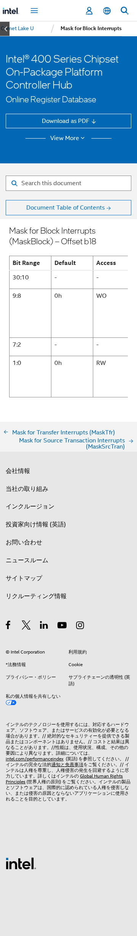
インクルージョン (30, 506)
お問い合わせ (24, 542)
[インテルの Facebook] (8, 626)
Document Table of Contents (65, 207)
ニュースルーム (27, 560)
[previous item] (5, 29)
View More (64, 138)
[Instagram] (80, 626)
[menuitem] (17, 29)
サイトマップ (24, 578)
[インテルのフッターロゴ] (21, 863)
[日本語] (106, 10)
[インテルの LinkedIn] (44, 626)
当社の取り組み (27, 489)
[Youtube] (62, 626)
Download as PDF (65, 121)
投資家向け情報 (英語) (36, 524)
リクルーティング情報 (36, 596)
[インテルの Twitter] (26, 626)
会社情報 (18, 471)
